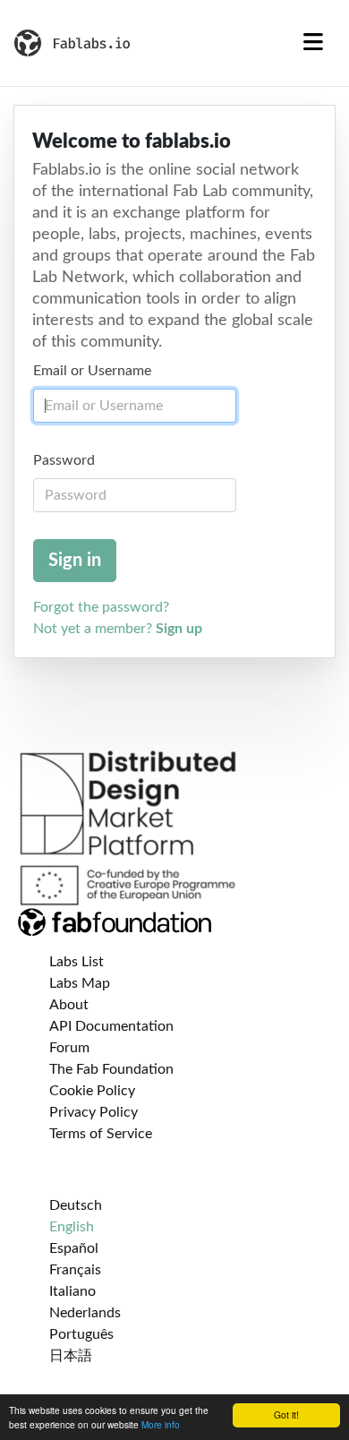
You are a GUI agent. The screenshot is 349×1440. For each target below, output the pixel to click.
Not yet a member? (117, 628)
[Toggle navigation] (313, 43)
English (71, 1227)
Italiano (72, 1291)
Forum (69, 1048)
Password (64, 460)
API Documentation (111, 1026)
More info (160, 1424)
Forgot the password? (101, 607)
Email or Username (92, 371)
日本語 (70, 1356)
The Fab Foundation (111, 1069)
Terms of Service (100, 1134)
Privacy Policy (93, 1112)
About (69, 1005)
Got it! (286, 1414)
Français (75, 1270)
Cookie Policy (92, 1091)
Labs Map (79, 983)
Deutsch (75, 1205)
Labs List (76, 962)
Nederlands (85, 1313)
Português (81, 1334)
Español (73, 1248)
